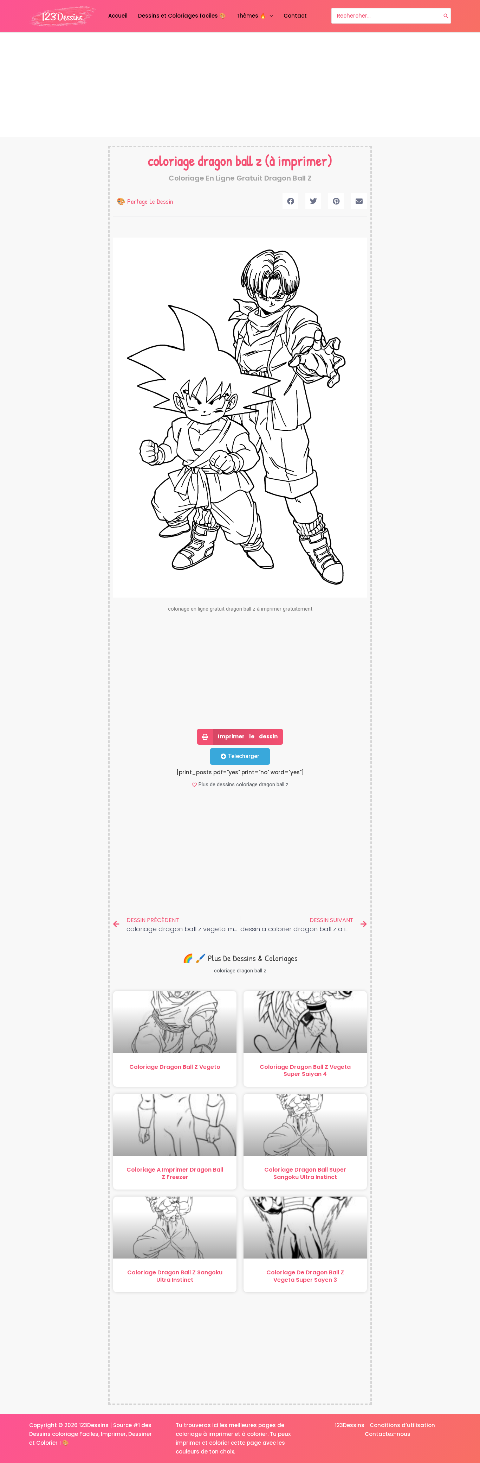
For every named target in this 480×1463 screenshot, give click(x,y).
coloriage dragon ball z (205, 160)
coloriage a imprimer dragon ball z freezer (175, 1173)
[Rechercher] (445, 16)
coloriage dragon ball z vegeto (174, 1067)
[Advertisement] (240, 85)
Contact (295, 15)
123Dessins (349, 1425)
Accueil (118, 15)
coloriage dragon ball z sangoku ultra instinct (174, 1276)
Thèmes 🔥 (251, 15)
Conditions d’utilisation (402, 1425)
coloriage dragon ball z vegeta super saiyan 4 (305, 1070)
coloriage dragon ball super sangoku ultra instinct (305, 1173)
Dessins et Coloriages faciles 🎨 (182, 15)
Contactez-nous (387, 1434)
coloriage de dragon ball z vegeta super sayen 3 (305, 1276)
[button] (290, 201)
